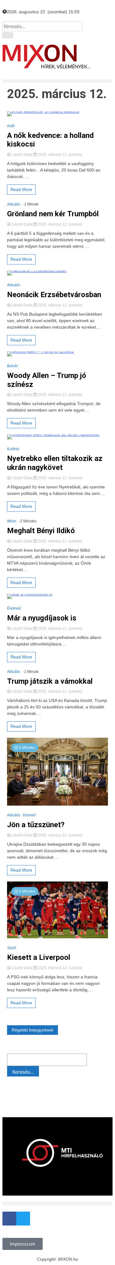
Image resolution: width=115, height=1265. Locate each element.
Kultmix (13, 449)
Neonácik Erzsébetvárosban (54, 294)
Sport (11, 948)
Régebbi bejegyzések (32, 1029)
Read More (21, 189)
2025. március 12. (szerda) (59, 154)
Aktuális (13, 204)
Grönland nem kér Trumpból (53, 213)
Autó (11, 126)
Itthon (11, 521)
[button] (57, 81)
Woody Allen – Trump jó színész (46, 380)
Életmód (14, 608)
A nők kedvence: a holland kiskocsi (50, 140)
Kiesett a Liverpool (38, 957)
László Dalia (22, 154)
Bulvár (12, 366)
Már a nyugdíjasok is (41, 618)
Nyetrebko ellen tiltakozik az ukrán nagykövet (54, 463)
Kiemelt (29, 815)
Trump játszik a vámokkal (50, 681)
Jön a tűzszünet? (35, 824)
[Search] (7, 35)
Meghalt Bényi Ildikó (41, 530)
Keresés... (23, 1072)
